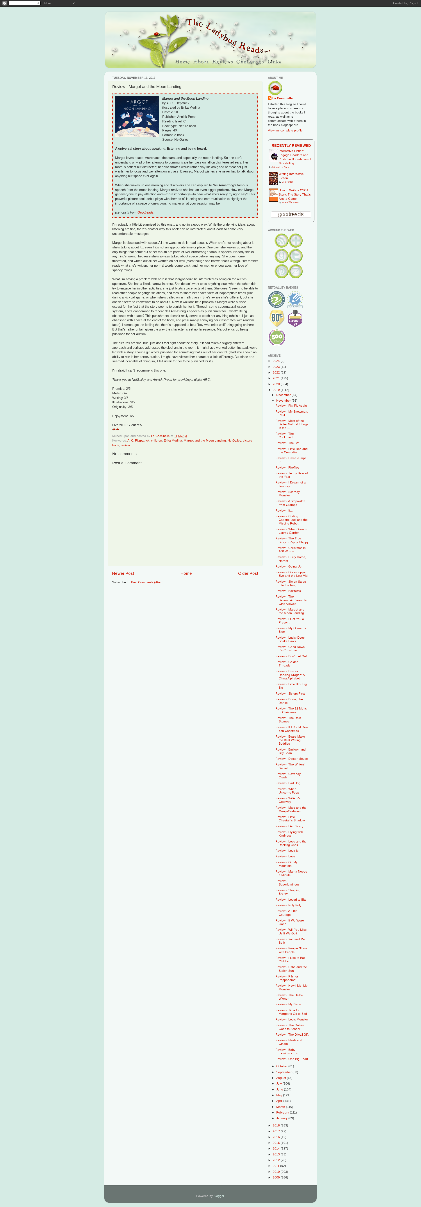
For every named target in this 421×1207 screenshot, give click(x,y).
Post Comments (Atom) (147, 582)
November (284, 400)
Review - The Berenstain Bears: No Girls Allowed (291, 600)
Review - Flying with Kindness (289, 833)
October (282, 1066)
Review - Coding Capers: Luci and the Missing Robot (291, 520)
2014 (277, 1148)
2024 (277, 361)
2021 (277, 378)
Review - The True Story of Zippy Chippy (292, 540)
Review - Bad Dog (287, 783)
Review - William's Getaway (287, 800)
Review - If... (284, 510)
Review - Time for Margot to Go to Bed (291, 1012)
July (279, 1083)
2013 (277, 1154)
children (156, 440)
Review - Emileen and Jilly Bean (290, 751)
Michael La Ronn (280, 167)
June (280, 1089)
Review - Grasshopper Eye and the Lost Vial (291, 574)
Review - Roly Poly (288, 905)
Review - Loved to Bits (290, 899)
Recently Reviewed (291, 145)
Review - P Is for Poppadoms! (286, 978)
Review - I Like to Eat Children (290, 959)
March (281, 1106)
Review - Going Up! (288, 566)
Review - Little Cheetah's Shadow (290, 818)
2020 (277, 384)
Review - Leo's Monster (291, 1019)
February (283, 1112)
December (284, 395)
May (279, 1095)
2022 (277, 372)
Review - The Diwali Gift (292, 1034)
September (284, 1072)
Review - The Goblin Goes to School (289, 1027)
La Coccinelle (282, 98)
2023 (277, 366)
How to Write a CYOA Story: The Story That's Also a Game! (295, 194)
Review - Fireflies (287, 467)
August (281, 1077)
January (282, 1118)
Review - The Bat (287, 443)
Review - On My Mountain (286, 864)
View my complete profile (285, 130)
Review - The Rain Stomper (288, 719)
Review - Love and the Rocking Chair (291, 843)
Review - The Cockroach (284, 435)
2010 (277, 1171)
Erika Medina (173, 440)
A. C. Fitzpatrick (138, 440)
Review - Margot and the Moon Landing (289, 611)
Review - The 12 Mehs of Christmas (291, 710)
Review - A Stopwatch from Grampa (290, 502)
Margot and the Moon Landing (205, 440)
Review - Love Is (286, 850)
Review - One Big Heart (291, 1059)
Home (186, 573)
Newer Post (123, 573)
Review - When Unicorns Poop (287, 790)
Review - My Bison (288, 1004)
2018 (277, 1125)
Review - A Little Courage (286, 912)
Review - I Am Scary (289, 826)
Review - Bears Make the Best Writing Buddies (290, 740)
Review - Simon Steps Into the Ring (290, 583)
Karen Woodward (290, 202)
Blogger (219, 1196)
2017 (277, 1131)
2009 (277, 1177)
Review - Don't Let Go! (291, 656)
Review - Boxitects (288, 591)
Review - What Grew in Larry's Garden (291, 531)
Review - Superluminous (287, 882)
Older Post (248, 573)
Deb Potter (287, 182)
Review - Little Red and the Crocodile (291, 450)
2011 (276, 1165)
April (279, 1101)
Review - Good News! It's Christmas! (290, 648)
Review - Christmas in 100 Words (290, 549)
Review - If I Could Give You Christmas (291, 729)
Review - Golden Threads (286, 663)
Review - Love (285, 856)
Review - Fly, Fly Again (291, 405)
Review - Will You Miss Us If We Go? (291, 931)
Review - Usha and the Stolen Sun (291, 968)
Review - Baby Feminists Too (286, 1051)
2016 (277, 1137)
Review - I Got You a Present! (289, 620)
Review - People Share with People (291, 950)
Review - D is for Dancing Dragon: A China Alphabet (290, 675)
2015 (277, 1142)
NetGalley (234, 440)
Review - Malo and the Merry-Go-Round (291, 809)
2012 (277, 1160)
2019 (277, 390)
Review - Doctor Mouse (291, 758)
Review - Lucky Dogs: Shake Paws (290, 639)
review (125, 445)
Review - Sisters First (290, 693)
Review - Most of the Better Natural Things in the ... (291, 424)
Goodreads (145, 212)
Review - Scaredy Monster (287, 493)
